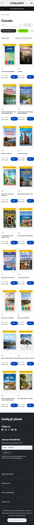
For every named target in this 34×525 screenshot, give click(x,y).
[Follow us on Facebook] (2, 430)
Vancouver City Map (7, 317)
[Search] (2, 3)
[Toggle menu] (32, 3)
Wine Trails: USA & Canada (9, 358)
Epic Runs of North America (7, 194)
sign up (7, 452)
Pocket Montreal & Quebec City (7, 236)
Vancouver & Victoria (7, 277)
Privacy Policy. (18, 458)
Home (2, 14)
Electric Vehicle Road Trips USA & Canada (8, 399)
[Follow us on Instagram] (6, 430)
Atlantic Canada (6, 153)
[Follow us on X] (9, 430)
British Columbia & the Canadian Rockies (8, 112)
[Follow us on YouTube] (12, 430)
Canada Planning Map (7, 71)
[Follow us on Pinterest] (16, 430)
